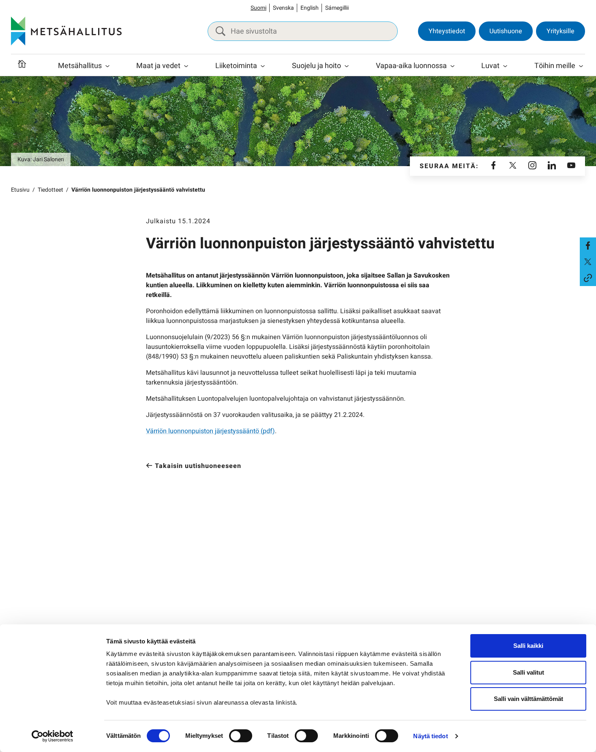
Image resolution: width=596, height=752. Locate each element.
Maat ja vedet (158, 65)
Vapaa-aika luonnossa (411, 65)
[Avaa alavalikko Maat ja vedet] (186, 66)
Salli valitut (528, 672)
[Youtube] (571, 166)
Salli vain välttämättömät (528, 698)
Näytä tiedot (430, 736)
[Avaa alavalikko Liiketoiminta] (263, 66)
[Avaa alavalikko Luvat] (505, 66)
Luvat (490, 65)
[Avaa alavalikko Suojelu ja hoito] (347, 66)
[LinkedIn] (552, 166)
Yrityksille (561, 31)
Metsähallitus (80, 65)
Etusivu (20, 190)
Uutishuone (505, 31)
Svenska (283, 8)
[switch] (240, 735)
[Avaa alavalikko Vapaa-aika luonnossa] (452, 66)
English (309, 8)
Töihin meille (554, 65)
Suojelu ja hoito (316, 65)
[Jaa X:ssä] (588, 262)
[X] (513, 166)
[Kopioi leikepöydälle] (588, 278)
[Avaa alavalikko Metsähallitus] (107, 66)
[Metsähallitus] (66, 31)
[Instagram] (532, 166)
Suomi (258, 8)
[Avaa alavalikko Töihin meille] (581, 66)
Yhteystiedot (447, 31)
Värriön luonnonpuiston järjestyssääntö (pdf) (210, 431)
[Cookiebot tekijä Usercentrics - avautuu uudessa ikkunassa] (52, 736)
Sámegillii (337, 8)
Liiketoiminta (236, 65)
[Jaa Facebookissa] (588, 245)
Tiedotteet (50, 190)
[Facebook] (493, 166)
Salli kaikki (528, 645)
